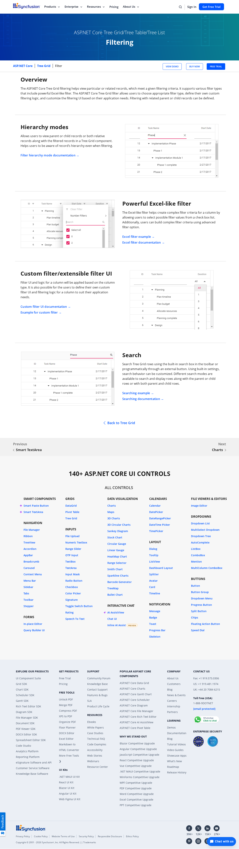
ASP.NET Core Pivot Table (135, 728)
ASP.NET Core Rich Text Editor (138, 716)
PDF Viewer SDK (25, 729)
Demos (171, 727)
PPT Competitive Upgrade (135, 805)
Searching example (136, 393)
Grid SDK (21, 684)
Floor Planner (67, 727)
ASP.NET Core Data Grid (134, 683)
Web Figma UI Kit (69, 799)
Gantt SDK (22, 701)
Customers (174, 684)
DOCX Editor (66, 733)
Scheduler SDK (25, 695)
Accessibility (95, 750)
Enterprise (71, 6)
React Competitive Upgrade (137, 760)
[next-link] (225, 450)
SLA (89, 701)
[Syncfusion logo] (31, 827)
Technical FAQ (96, 738)
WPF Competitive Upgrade (136, 782)
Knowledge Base (97, 684)
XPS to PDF (65, 716)
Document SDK (25, 723)
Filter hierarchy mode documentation (48, 155)
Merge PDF (65, 705)
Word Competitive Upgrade (137, 794)
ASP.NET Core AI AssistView (136, 722)
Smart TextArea (29, 450)
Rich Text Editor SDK (28, 706)
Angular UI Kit (67, 793)
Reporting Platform (28, 757)
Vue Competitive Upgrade (136, 766)
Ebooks (91, 722)
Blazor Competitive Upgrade (137, 743)
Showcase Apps (177, 755)
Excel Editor (66, 738)
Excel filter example (136, 237)
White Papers (95, 727)
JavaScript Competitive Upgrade (139, 754)
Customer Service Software (32, 768)
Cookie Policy (41, 836)
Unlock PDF (66, 699)
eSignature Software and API (34, 762)
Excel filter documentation (141, 242)
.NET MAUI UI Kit (69, 776)
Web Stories (94, 755)
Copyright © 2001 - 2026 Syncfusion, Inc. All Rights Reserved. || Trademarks (56, 842)
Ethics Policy (132, 836)
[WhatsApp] (206, 718)
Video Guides (175, 750)
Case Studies (95, 733)
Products (50, 6)
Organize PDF (67, 722)
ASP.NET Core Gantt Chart (136, 694)
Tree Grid (44, 66)
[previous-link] (13, 450)
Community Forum (98, 678)
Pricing (113, 7)
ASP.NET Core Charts (132, 688)
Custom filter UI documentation (44, 307)
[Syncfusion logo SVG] (26, 6)
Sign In (191, 7)
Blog (170, 689)
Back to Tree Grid (121, 423)
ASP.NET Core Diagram (134, 705)
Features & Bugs (97, 695)
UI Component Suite (28, 678)
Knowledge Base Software (32, 773)
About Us (129, 6)
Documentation (176, 733)
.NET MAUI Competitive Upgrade (140, 771)
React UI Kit (66, 782)
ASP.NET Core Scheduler (135, 700)
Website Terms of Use (63, 836)
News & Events (176, 695)
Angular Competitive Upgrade (138, 749)
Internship (173, 706)
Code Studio (23, 745)
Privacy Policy (23, 836)
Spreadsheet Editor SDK (31, 740)
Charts (217, 450)
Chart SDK (22, 689)
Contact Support (97, 689)
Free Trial (65, 678)
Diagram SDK (24, 712)
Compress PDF (68, 710)
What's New (174, 761)
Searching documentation (141, 399)
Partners (172, 712)
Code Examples (96, 744)
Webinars (93, 761)
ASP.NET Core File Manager (136, 711)
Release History (176, 772)
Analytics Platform (27, 751)
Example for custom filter (39, 312)
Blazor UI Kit (66, 788)
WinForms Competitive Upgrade (139, 777)
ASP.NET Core (23, 66)
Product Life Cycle (98, 706)
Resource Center (97, 767)
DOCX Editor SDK (26, 734)
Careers (172, 701)
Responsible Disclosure (110, 836)
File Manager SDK (27, 717)
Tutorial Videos (176, 744)
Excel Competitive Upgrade (136, 799)
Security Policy (86, 836)
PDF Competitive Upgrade (136, 788)
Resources (94, 6)
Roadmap (173, 767)
